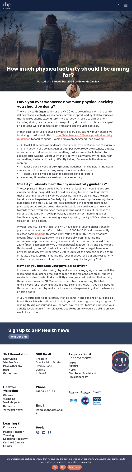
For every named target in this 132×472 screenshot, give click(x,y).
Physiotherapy (12, 366)
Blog (6, 369)
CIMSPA (73, 366)
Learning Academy (15, 438)
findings (40, 234)
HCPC (72, 369)
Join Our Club (19, 336)
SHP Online (10, 358)
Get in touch (11, 373)
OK (55, 467)
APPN (72, 362)
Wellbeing (9, 398)
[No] (128, 463)
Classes (8, 395)
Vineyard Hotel (13, 409)
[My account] (119, 5)
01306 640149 (45, 391)
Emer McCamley (88, 81)
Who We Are (10, 362)
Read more (74, 467)
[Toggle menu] (125, 5)
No (62, 467)
